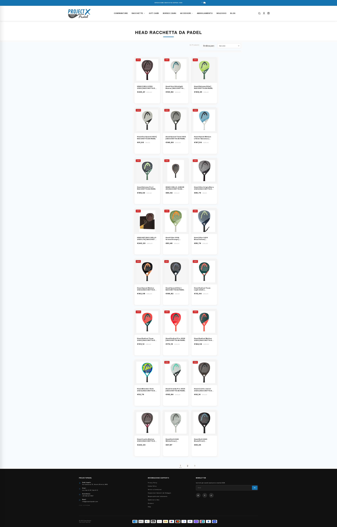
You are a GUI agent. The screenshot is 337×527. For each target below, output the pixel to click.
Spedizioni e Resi (154, 500)
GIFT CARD (154, 13)
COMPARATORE (121, 13)
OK (255, 487)
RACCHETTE (137, 13)
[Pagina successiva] (195, 466)
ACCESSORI (185, 13)
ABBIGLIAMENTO (205, 13)
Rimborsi (151, 503)
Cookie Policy (152, 486)
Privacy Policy (152, 482)
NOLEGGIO (221, 13)
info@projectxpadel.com (90, 501)
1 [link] (180, 465)
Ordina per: (209, 46)
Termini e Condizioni (155, 489)
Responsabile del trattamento (157, 496)
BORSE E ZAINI (169, 13)
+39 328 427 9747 (87, 496)
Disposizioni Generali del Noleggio (159, 493)
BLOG (232, 13)
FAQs (149, 507)
